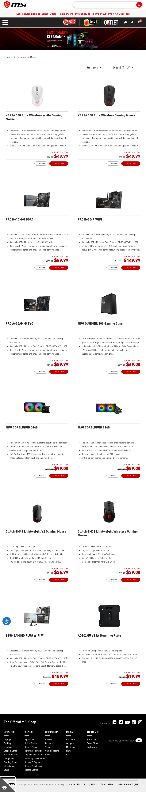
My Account (30, 739)
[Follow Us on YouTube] (127, 722)
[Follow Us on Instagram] (140, 722)
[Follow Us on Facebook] (115, 722)
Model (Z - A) (122, 68)
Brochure (70, 739)
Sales (6, 769)
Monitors (8, 747)
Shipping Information (34, 754)
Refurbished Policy (33, 750)
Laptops (7, 739)
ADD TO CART (58, 163)
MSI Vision (91, 739)
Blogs (47, 754)
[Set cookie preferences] (7, 784)
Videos (48, 747)
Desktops (8, 743)
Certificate (92, 747)
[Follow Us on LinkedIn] (134, 722)
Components (10, 758)
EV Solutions (9, 766)
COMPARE (41, 163)
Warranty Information (35, 758)
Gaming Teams (52, 750)
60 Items (93, 68)
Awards (48, 739)
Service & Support (33, 762)
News (68, 750)
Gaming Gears (10, 762)
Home (9, 56)
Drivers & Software (33, 766)
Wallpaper (71, 743)
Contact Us (74, 784)
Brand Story (92, 743)
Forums (48, 743)
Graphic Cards (10, 750)
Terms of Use (107, 784)
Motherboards (10, 754)
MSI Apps (70, 747)
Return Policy (31, 747)
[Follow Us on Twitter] (121, 722)
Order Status (30, 743)
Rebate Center (31, 769)
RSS (68, 754)
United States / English (127, 784)
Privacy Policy (90, 784)
